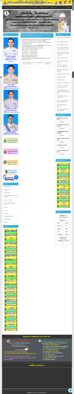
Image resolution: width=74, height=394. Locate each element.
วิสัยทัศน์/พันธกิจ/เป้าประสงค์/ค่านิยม (10, 196)
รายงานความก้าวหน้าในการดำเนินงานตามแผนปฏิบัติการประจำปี (63, 53)
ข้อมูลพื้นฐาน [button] (23, 7)
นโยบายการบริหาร (8, 200)
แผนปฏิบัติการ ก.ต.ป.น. (63, 44)
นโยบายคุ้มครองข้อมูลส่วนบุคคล (9, 203)
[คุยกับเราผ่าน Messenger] (70, 390)
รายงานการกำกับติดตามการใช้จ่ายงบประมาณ (63, 86)
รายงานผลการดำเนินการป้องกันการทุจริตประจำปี (63, 101)
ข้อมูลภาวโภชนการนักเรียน (64, 74)
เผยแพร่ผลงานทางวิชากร (63, 82)
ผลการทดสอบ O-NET (63, 57)
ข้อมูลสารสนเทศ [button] (44, 7)
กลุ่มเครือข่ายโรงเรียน (8, 216)
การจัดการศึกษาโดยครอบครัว (62, 105)
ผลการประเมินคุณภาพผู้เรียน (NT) (63, 61)
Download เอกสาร (62, 77)
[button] (8, 21)
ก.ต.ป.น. (6, 210)
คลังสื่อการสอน (61, 79)
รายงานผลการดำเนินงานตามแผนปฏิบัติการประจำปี (63, 48)
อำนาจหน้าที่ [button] (13, 7)
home (6, 7)
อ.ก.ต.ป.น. (6, 213)
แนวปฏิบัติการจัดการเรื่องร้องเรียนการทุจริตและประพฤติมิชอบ (63, 92)
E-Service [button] (54, 7)
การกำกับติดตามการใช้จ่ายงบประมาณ (63, 125)
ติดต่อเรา (6, 222)
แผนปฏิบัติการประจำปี (63, 41)
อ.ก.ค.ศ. (6, 207)
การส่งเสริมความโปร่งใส (62, 145)
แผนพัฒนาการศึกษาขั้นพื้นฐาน (63, 38)
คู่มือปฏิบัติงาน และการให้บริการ (62, 118)
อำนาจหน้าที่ (7, 192)
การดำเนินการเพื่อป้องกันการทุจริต (63, 151)
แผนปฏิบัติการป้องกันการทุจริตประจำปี (63, 96)
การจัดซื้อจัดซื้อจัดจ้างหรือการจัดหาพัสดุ (63, 132)
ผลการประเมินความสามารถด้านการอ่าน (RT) (62, 66)
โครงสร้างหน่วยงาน (8, 186)
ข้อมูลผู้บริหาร (7, 189)
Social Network (7, 219)
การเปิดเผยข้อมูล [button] (33, 7)
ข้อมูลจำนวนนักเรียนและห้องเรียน (63, 70)
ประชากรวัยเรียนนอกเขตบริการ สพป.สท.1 (63, 110)
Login (69, 7)
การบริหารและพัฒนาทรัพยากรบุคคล (63, 139)
